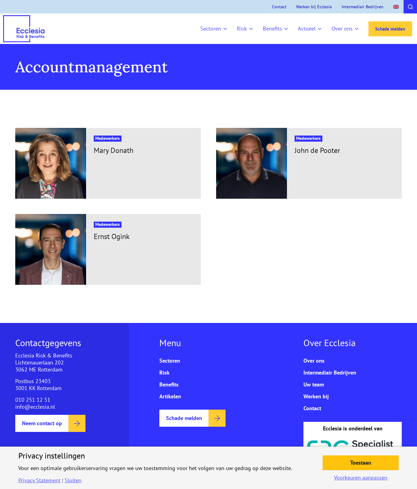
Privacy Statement (39, 480)
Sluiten (73, 480)
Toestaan (360, 462)
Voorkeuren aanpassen (360, 477)
